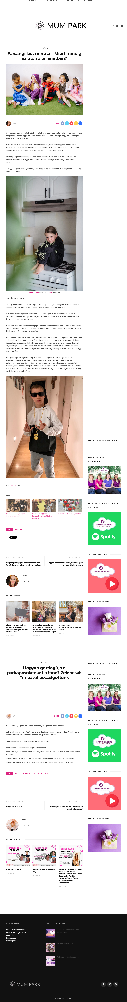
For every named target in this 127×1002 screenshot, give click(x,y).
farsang (18, 529)
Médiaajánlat (11, 940)
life (49, 48)
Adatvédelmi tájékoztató (16, 932)
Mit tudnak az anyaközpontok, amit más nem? (70, 627)
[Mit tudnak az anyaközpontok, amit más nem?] (71, 611)
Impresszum (11, 938)
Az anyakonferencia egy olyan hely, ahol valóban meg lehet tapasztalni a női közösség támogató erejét (44, 628)
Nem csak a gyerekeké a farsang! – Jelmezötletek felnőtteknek (42, 516)
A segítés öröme (13, 869)
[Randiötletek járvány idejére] (70, 505)
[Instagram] (113, 26)
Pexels (49, 292)
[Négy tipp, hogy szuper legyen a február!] (18, 505)
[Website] (24, 581)
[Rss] (28, 581)
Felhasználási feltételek (15, 930)
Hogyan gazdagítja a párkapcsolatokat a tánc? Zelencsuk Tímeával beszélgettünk (24, 564)
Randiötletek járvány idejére (69, 513)
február (42, 48)
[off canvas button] (5, 25)
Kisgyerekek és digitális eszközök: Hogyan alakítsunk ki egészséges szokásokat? (17, 628)
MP (14, 716)
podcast (44, 663)
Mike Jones (34, 292)
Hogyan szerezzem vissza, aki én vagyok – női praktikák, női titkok (65, 564)
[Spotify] (117, 26)
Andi (14, 123)
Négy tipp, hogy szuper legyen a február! (15, 514)
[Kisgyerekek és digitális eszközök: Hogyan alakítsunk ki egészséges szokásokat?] (18, 611)
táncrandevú (26, 774)
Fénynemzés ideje (14, 807)
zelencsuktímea (41, 774)
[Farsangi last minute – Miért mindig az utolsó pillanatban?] (44, 89)
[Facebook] (109, 26)
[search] (122, 26)
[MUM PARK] (25, 984)
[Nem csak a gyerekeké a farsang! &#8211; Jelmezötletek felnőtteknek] (44, 505)
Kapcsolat (10, 935)
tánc (17, 774)
